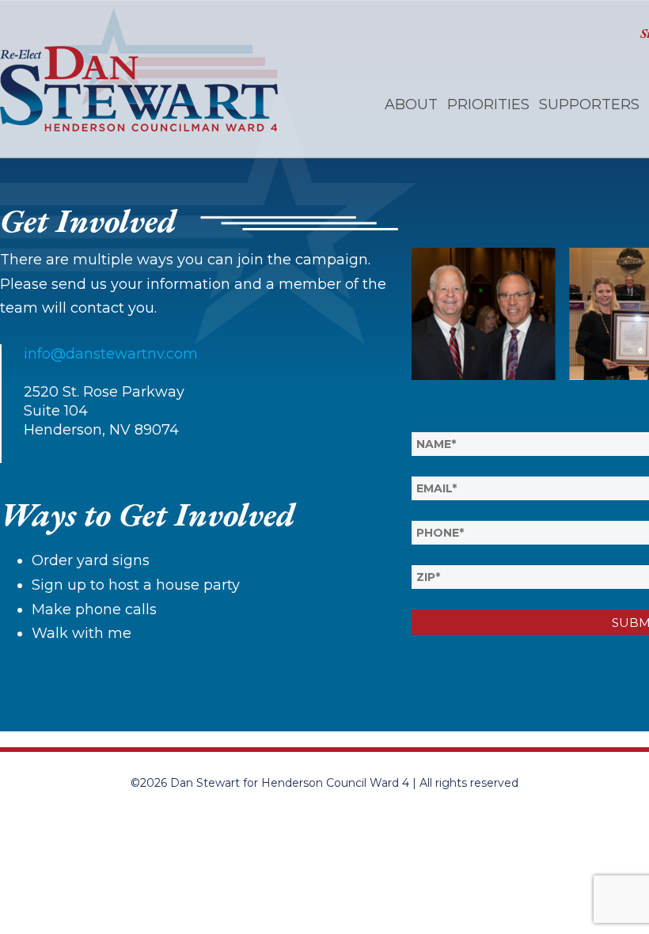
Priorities (488, 104)
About (411, 104)
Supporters (589, 104)
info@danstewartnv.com (111, 354)
